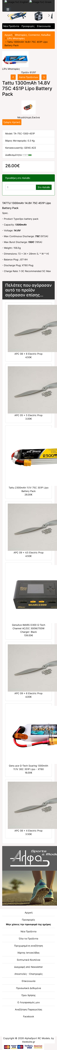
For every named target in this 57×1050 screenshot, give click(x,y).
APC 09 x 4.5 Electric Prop (29, 552)
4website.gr (28, 1041)
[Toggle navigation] (8, 9)
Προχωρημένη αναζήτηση (28, 945)
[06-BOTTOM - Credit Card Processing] (23, 1046)
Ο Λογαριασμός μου (28, 1002)
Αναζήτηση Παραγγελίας (28, 1009)
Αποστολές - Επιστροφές (28, 973)
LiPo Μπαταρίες (16, 38)
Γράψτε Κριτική (12, 122)
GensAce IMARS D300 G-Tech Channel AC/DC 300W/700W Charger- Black (28, 628)
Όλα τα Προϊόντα (28, 938)
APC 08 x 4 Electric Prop (28, 830)
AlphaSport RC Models (37, 1038)
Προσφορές (28, 26)
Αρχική (8, 34)
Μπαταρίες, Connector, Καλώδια (32, 34)
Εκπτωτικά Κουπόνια (28, 959)
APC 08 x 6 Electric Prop (28, 353)
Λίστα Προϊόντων (28, 77)
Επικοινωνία (44, 26)
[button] (8, 15)
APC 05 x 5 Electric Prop (28, 415)
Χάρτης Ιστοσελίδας (28, 952)
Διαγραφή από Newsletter (28, 966)
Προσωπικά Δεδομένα (28, 988)
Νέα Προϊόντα (11, 26)
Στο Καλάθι (44, 187)
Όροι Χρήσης (28, 995)
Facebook (28, 1016)
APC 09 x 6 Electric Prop (28, 693)
